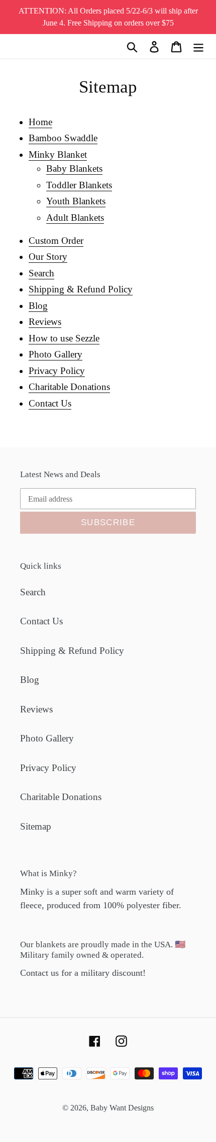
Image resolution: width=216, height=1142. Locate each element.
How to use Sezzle (64, 338)
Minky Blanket (58, 154)
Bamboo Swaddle (63, 138)
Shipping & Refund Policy (81, 289)
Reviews (45, 321)
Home (40, 122)
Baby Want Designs (122, 1107)
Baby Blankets (74, 168)
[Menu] (198, 46)
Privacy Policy (57, 370)
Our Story (48, 256)
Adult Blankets (75, 217)
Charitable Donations (69, 387)
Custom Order (56, 240)
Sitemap (35, 826)
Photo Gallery (55, 354)
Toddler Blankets (79, 185)
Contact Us (50, 403)
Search (41, 273)
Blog (38, 305)
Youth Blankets (75, 201)
